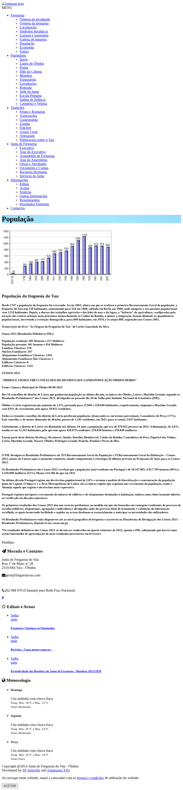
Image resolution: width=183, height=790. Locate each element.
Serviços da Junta (32, 176)
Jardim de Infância (33, 100)
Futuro (24, 51)
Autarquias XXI (58, 770)
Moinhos (26, 75)
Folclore (25, 128)
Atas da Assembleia (33, 160)
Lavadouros (28, 83)
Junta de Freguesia (24, 144)
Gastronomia (29, 120)
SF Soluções (31, 770)
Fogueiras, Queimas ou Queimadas (33, 628)
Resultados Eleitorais (34, 204)
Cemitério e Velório (33, 104)
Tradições (17, 108)
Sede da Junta (29, 92)
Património (18, 55)
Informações (19, 180)
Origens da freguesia (34, 23)
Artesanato (27, 136)
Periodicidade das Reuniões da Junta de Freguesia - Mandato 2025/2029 (56, 671)
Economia (27, 47)
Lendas (25, 124)
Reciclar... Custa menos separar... (31, 649)
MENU (7, 8)
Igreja (24, 59)
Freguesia (17, 15)
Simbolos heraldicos (34, 31)
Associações (28, 116)
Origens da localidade (35, 19)
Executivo (27, 148)
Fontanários (28, 79)
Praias (24, 67)
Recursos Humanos (33, 172)
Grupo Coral (28, 132)
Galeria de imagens (33, 39)
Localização (28, 27)
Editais (24, 184)
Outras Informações (33, 196)
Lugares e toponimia (34, 35)
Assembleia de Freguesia (37, 156)
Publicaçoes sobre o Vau (37, 140)
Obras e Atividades (33, 164)
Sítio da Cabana (31, 71)
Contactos (18, 208)
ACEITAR (10, 786)
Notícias (25, 192)
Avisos (24, 188)
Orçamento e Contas (34, 168)
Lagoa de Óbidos (32, 63)
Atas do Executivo (33, 152)
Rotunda (26, 87)
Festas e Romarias (32, 112)
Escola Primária (31, 96)
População (27, 43)
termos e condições (90, 778)
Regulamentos (30, 200)
